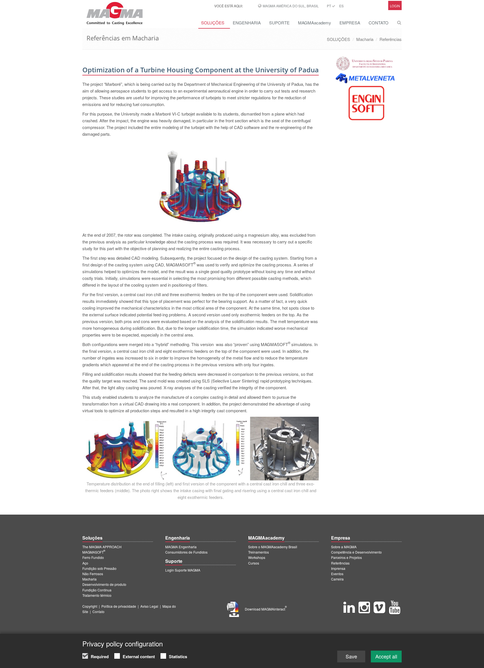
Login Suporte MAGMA (182, 570)
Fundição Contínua (96, 590)
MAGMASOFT (93, 552)
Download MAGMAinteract (266, 609)
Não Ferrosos (92, 573)
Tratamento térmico (96, 595)
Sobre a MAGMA (344, 546)
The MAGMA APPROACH (102, 546)
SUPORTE (279, 23)
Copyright (89, 606)
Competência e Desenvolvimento (356, 552)
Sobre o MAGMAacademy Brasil (272, 546)
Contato (98, 611)
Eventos (337, 573)
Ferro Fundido (93, 557)
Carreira (337, 579)
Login (395, 6)
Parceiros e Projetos (346, 557)
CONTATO (378, 23)
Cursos (253, 563)
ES (341, 5)
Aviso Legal (149, 606)
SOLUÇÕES (212, 23)
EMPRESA (349, 23)
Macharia (364, 39)
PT (329, 5)
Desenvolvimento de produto (104, 584)
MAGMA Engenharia (181, 546)
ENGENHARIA (247, 23)
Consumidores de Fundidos (186, 552)
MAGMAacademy (314, 23)
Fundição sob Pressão (99, 568)
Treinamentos (258, 552)
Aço (85, 563)
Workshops (256, 557)
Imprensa (338, 568)
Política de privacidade (118, 606)
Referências (391, 39)
